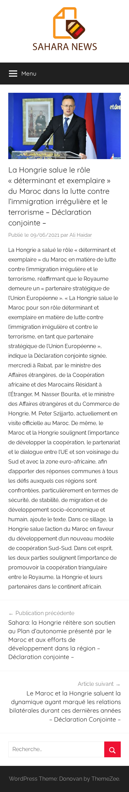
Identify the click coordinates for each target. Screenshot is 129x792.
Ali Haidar (80, 235)
